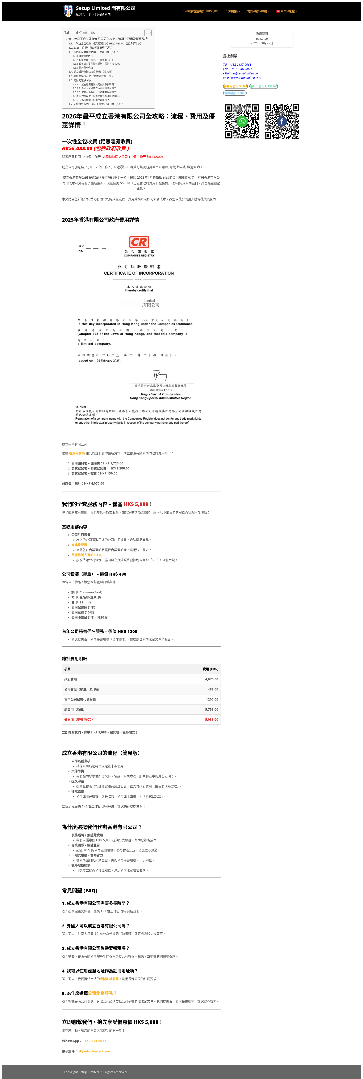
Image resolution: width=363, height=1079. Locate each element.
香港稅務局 (77, 453)
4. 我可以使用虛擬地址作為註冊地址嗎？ (100, 96)
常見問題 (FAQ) (82, 80)
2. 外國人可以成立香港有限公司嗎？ (97, 88)
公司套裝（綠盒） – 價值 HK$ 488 (96, 59)
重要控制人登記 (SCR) (86, 555)
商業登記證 (79, 545)
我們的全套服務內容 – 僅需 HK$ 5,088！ (96, 52)
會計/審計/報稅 (257, 11)
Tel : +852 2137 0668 (237, 64)
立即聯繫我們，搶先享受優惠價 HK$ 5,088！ (99, 104)
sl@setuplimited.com (94, 1051)
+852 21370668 (95, 1041)
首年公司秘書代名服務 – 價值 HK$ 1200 (99, 63)
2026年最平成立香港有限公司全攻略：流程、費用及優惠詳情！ (109, 39)
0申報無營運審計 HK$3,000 (201, 11)
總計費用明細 (86, 67)
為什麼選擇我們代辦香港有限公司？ (94, 76)
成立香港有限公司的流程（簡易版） (94, 72)
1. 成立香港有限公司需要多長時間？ (97, 84)
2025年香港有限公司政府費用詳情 (93, 47)
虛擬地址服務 (109, 979)
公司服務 (232, 11)
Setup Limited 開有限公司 (105, 8)
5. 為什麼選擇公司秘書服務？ (94, 99)
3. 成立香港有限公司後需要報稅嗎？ (97, 92)
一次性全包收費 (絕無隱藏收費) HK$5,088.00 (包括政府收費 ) (108, 43)
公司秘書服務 (100, 993)
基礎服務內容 (86, 55)
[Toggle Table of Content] (146, 32)
